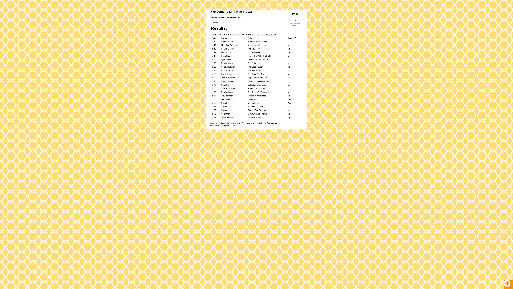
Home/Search (295, 19)
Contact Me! (295, 25)
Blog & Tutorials (295, 23)
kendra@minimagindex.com (222, 125)
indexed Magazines (295, 21)
